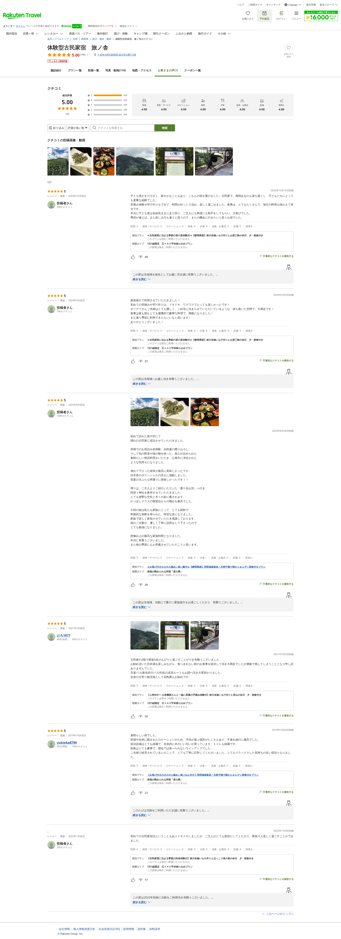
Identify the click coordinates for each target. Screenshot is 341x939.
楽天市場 (311, 4)
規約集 (142, 929)
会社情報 (64, 929)
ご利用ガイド (255, 4)
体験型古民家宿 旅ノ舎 (77, 47)
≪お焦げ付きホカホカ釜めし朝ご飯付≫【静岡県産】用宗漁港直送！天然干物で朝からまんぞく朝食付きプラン (206, 566)
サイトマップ (273, 4)
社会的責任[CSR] (109, 929)
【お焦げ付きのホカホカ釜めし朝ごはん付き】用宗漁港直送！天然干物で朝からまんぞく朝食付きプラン (203, 774)
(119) (115, 70)
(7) (168, 70)
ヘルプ (240, 4)
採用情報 (128, 929)
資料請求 (154, 929)
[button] (58, 161)
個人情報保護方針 (84, 929)
